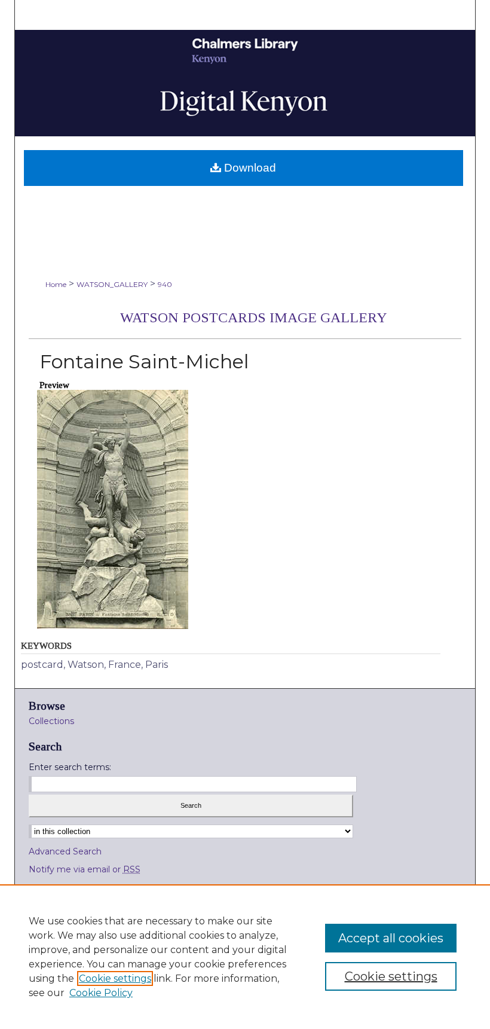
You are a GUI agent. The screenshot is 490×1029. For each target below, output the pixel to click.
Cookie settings (115, 978)
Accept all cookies (390, 938)
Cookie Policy (101, 993)
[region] (245, 956)
